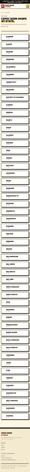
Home (2, 12)
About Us (3, 455)
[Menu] (27, 6)
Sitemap (3, 449)
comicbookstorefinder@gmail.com (8, 459)
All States (3, 447)
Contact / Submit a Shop (6, 457)
